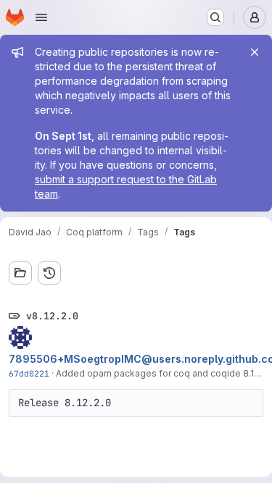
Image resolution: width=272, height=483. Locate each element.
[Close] (254, 52)
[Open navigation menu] (41, 17)
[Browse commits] (49, 273)
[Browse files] (20, 273)
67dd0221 (29, 373)
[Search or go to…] (215, 17)
